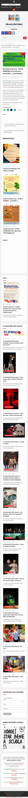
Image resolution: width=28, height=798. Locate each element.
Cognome (5, 708)
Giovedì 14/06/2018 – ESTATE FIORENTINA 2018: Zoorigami (14, 131)
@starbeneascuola (14, 783)
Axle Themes (18, 795)
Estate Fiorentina (6, 78)
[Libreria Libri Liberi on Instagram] (2, 33)
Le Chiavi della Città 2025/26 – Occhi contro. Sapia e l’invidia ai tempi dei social (13, 379)
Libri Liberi (6, 87)
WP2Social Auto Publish (9, 797)
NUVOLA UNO (20, 763)
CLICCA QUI (14, 770)
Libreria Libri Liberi (14, 24)
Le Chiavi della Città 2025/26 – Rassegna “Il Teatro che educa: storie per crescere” (13, 343)
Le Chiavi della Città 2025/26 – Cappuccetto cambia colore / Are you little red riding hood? (13, 614)
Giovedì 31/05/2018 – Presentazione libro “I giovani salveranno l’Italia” (14, 125)
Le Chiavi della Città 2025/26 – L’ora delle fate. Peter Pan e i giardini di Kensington (12, 514)
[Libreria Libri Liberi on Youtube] (9, 33)
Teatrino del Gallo (14, 78)
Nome (4, 704)
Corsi (6, 300)
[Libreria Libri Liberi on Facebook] (6, 33)
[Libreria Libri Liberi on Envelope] (13, 33)
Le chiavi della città (9, 370)
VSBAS (10, 782)
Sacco (20, 93)
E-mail (13, 699)
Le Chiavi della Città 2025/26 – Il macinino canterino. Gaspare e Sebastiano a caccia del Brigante (12, 478)
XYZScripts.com (20, 797)
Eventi (6, 334)
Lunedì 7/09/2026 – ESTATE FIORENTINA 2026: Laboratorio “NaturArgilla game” (12, 231)
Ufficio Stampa (16, 76)
